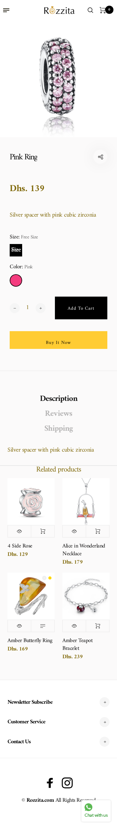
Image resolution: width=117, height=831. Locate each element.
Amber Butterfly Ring (29, 641)
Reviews (58, 414)
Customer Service (26, 721)
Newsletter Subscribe (29, 702)
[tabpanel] (58, 79)
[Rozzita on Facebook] (50, 782)
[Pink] (16, 280)
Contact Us (19, 741)
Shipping (58, 429)
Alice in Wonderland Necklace (83, 550)
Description (58, 399)
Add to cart (43, 531)
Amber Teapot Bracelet (77, 644)
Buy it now (58, 343)
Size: (24, 237)
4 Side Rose (19, 546)
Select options (43, 626)
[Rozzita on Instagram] (67, 782)
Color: (21, 267)
